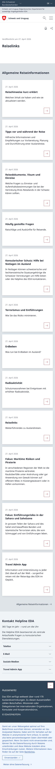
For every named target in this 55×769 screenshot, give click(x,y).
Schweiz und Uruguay (18, 18)
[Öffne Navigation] (51, 18)
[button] (50, 685)
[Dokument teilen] (51, 28)
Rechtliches (29, 751)
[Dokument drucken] (46, 28)
